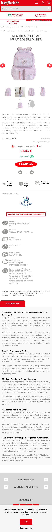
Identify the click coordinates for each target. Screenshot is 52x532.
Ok (26, 522)
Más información (26, 528)
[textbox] (23, 8)
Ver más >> (26, 214)
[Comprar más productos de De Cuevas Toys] (26, 208)
